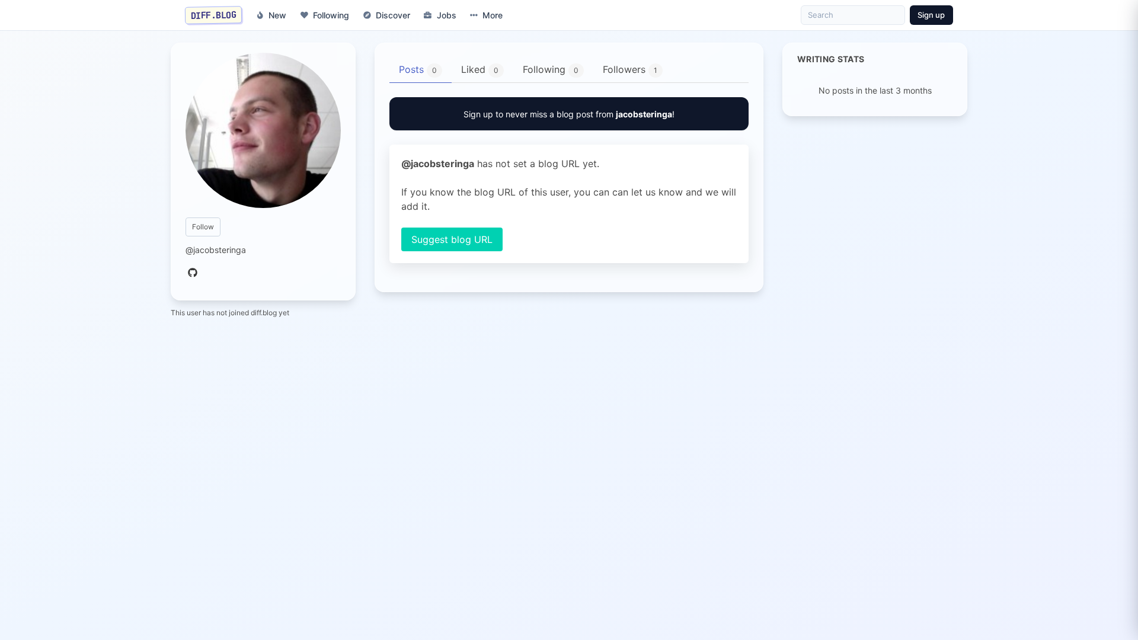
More (492, 15)
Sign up (931, 15)
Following (331, 15)
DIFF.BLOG (213, 14)
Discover (393, 15)
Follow (203, 226)
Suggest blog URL (452, 239)
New (277, 15)
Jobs (446, 15)
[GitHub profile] (193, 273)
